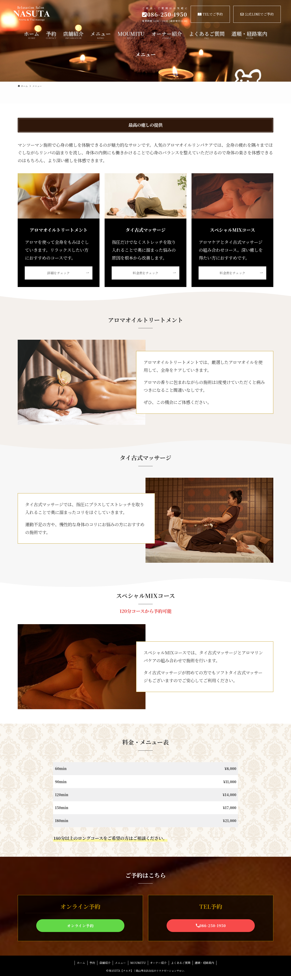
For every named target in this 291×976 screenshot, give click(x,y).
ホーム (81, 963)
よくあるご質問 (180, 963)
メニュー (120, 963)
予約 (92, 963)
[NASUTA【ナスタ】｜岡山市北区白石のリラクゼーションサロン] (50, 13)
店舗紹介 (105, 963)
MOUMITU (138, 963)
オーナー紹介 (158, 963)
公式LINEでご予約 (259, 14)
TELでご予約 (213, 14)
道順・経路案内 (204, 963)
